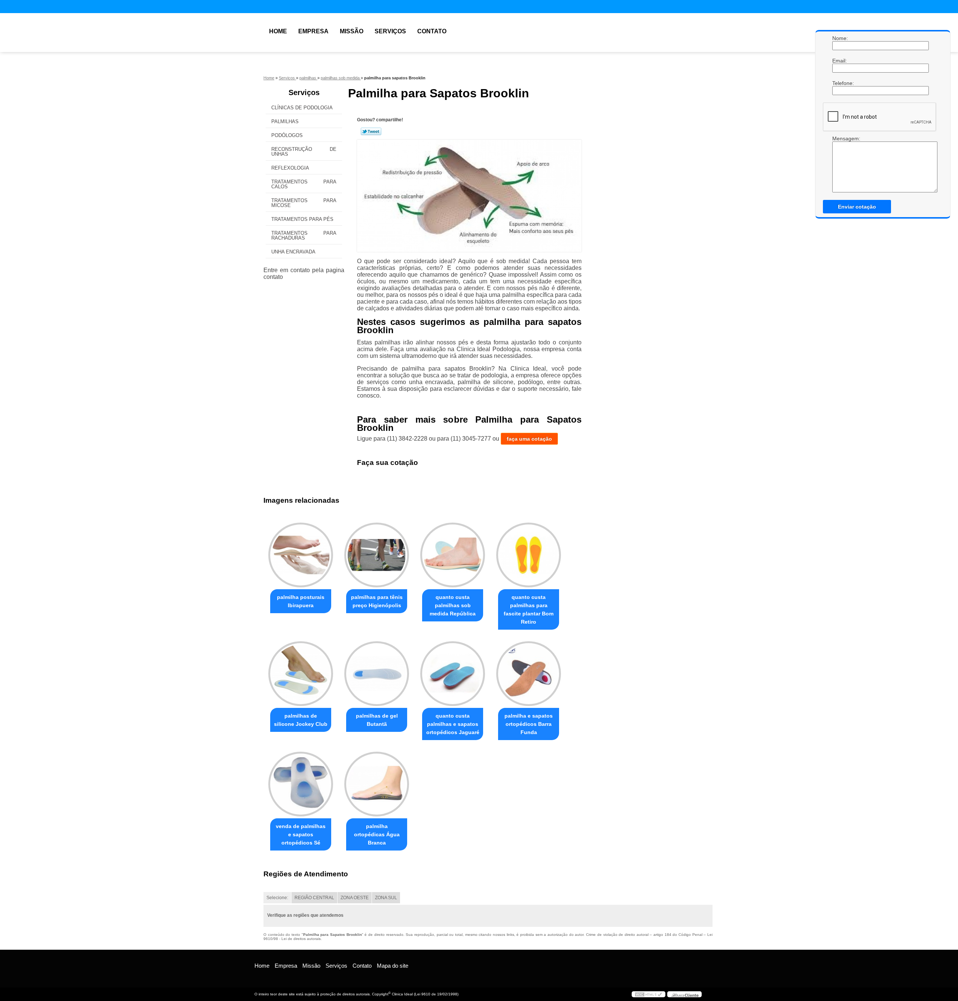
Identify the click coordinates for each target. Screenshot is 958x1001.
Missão (351, 31)
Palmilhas (285, 121)
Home (278, 31)
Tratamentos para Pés (302, 219)
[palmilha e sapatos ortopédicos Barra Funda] (528, 673)
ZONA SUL (386, 897)
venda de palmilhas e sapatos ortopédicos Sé (301, 834)
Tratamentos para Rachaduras (303, 235)
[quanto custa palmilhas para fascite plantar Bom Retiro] (528, 555)
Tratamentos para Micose (303, 203)
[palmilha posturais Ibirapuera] (300, 555)
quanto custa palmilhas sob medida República (453, 605)
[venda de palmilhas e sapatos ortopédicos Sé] (300, 784)
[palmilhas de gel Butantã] (376, 673)
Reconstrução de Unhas (303, 151)
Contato (431, 31)
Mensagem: (839, 139)
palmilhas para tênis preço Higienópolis (377, 601)
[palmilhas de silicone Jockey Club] (300, 673)
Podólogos (287, 135)
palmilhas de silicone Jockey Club (300, 720)
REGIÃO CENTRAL (314, 897)
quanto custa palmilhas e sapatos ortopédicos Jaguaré (452, 724)
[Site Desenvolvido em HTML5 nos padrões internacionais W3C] (648, 994)
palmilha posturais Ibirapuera (300, 601)
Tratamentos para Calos (303, 184)
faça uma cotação (529, 439)
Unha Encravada (293, 252)
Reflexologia (290, 168)
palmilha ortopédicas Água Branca (377, 834)
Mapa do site (392, 965)
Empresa (313, 31)
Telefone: (839, 83)
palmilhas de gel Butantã (377, 720)
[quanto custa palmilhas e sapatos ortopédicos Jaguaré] (452, 673)
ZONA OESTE (355, 897)
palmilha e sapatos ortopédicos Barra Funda (528, 724)
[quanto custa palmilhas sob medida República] (452, 555)
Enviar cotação (857, 207)
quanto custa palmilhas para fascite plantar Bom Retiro (528, 609)
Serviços (390, 31)
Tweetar (371, 131)
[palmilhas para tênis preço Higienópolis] (376, 555)
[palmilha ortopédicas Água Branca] (376, 784)
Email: (839, 61)
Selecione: (277, 897)
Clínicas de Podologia (302, 107)
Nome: (839, 38)
